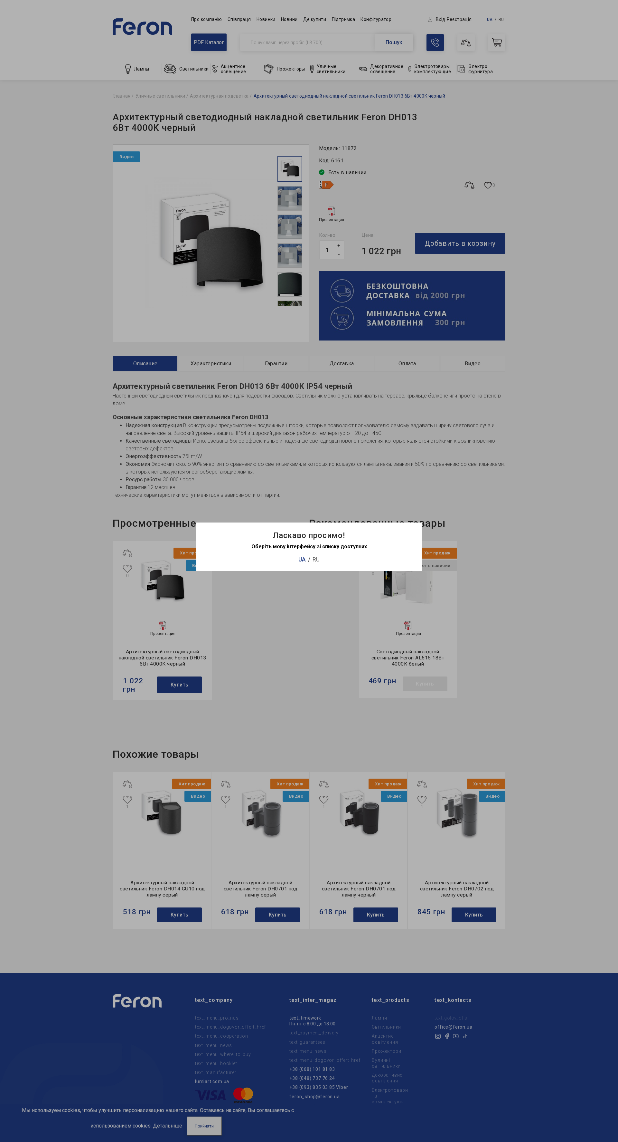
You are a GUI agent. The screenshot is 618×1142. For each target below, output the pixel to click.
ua (302, 559)
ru (316, 559)
